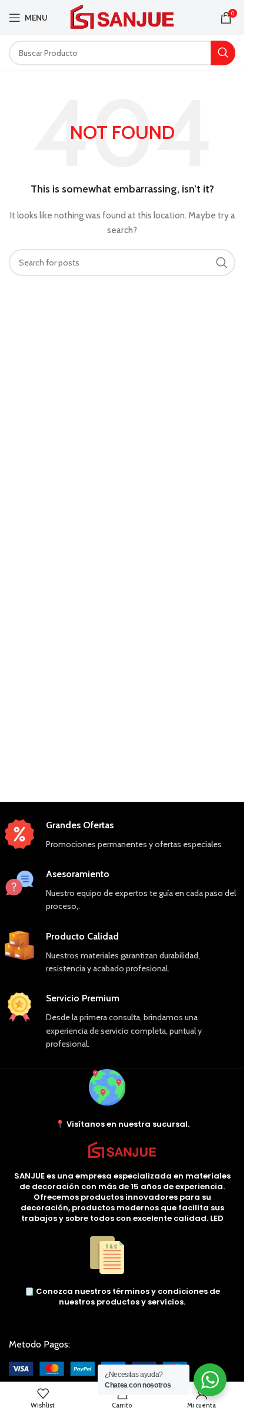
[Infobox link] (122, 835)
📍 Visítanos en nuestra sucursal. (122, 1124)
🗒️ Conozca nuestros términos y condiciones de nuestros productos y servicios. (122, 1296)
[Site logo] (122, 16)
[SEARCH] (223, 53)
